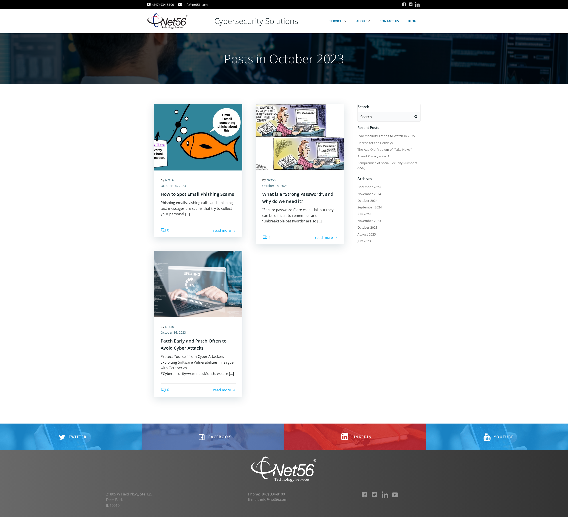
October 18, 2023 (275, 186)
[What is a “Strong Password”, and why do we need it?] (300, 136)
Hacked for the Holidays (375, 143)
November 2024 (369, 194)
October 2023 (367, 227)
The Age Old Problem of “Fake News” (384, 149)
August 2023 (366, 234)
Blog (412, 21)
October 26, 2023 (173, 186)
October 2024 (367, 200)
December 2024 (369, 187)
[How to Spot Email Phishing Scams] (198, 136)
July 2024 (364, 214)
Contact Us (389, 21)
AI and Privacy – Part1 (373, 156)
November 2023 (369, 221)
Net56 (169, 180)
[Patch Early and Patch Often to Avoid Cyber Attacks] (198, 283)
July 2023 (364, 241)
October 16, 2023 (173, 332)
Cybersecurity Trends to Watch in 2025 (386, 136)
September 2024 (369, 207)
